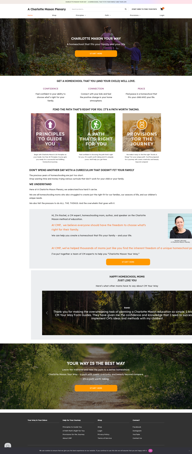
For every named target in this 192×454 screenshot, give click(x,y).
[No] (189, 451)
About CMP (67, 438)
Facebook (137, 427)
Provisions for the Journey (73, 434)
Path (107, 15)
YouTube (136, 434)
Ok (150, 450)
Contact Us (137, 438)
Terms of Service (105, 438)
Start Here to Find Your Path (144, 9)
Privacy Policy (103, 434)
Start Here (96, 53)
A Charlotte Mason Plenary (47, 9)
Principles (80, 15)
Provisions (134, 15)
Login (162, 15)
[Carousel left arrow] (47, 313)
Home (30, 15)
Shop (54, 15)
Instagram (137, 431)
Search (125, 9)
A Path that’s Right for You (74, 431)
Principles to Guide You (72, 427)
